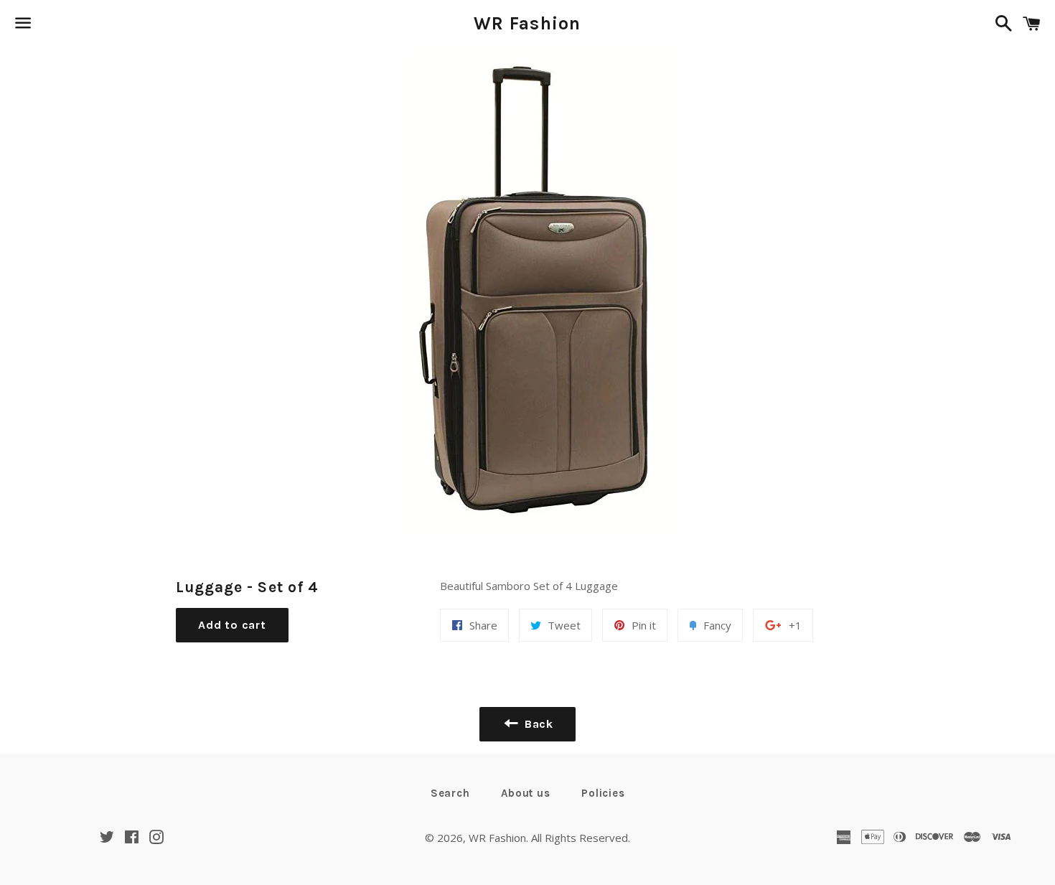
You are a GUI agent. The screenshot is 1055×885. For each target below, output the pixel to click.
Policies (602, 793)
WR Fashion (527, 23)
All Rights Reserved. (580, 837)
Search (450, 793)
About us (525, 793)
